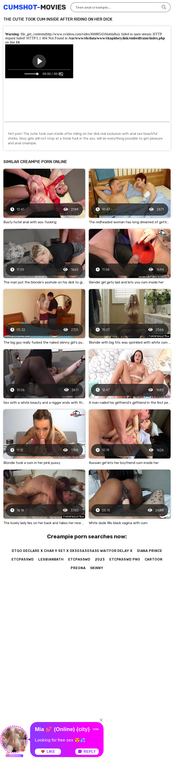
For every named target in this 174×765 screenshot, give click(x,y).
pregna (78, 568)
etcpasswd (23, 559)
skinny (96, 568)
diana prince (149, 551)
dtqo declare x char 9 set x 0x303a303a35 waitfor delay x (72, 551)
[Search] (164, 7)
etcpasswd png (124, 559)
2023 (100, 559)
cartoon (153, 559)
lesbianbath (51, 559)
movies (34, 7)
